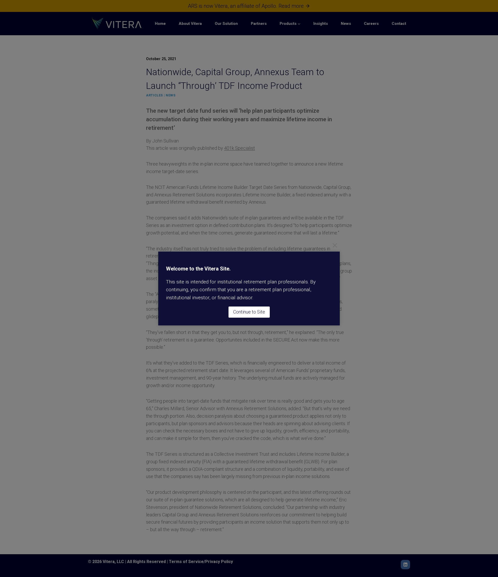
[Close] (335, 245)
